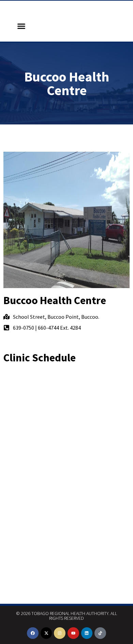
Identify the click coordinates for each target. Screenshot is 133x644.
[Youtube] (73, 633)
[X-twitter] (46, 633)
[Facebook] (33, 633)
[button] (21, 26)
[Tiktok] (100, 633)
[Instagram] (59, 633)
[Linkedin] (87, 633)
